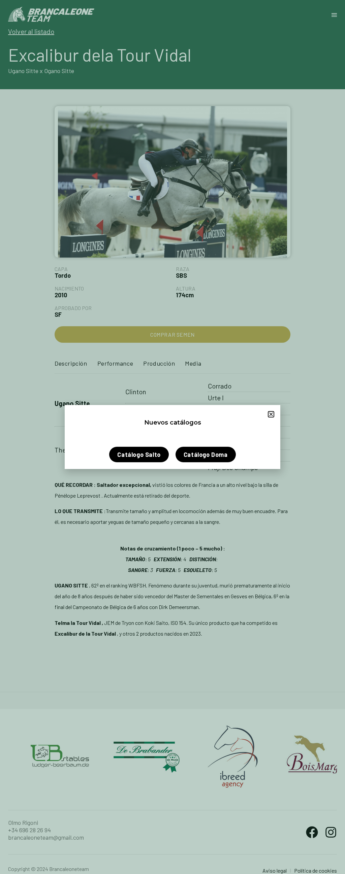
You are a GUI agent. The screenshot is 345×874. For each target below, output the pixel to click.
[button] (271, 414)
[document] (172, 437)
